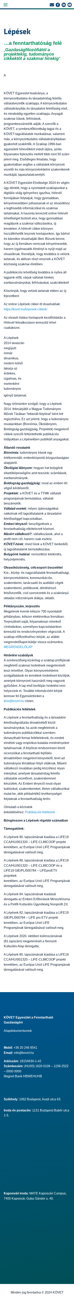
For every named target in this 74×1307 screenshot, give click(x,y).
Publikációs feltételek (40, 812)
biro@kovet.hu (14, 701)
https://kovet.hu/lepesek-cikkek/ (25, 309)
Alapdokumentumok (18, 1030)
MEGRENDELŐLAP (18, 647)
